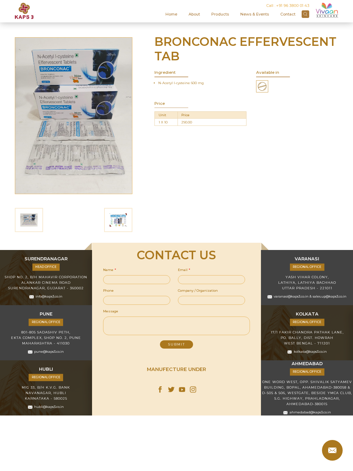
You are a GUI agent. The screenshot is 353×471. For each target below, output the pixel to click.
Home (171, 14)
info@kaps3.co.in (49, 296)
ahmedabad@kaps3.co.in (310, 412)
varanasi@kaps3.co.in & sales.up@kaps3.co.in (310, 296)
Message (110, 311)
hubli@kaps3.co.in (49, 407)
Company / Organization (198, 290)
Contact (287, 14)
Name (109, 270)
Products (220, 14)
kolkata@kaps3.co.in (310, 351)
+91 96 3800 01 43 (292, 5)
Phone (108, 290)
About (194, 14)
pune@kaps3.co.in (49, 351)
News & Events (254, 14)
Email (184, 270)
